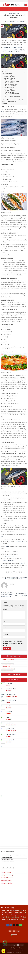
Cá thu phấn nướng (7, 75)
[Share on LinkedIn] (20, 572)
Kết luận (5, 103)
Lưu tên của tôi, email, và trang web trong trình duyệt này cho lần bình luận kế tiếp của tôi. (13, 643)
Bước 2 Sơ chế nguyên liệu (13, 81)
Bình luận (5, 609)
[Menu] (2, 5)
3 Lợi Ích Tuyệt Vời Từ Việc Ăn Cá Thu (12, 47)
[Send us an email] (16, 1)
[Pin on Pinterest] (18, 572)
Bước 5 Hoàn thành (12, 85)
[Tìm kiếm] (22, 5)
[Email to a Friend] (15, 572)
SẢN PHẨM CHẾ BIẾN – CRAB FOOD (14, 948)
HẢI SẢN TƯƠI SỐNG (16, 947)
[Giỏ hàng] (25, 5)
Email (4, 628)
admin (22, 21)
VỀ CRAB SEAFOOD (19, 950)
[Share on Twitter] (12, 572)
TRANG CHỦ (9, 947)
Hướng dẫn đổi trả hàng (7, 875)
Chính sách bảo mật (6, 872)
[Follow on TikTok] (14, 925)
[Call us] (20, 925)
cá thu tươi (14, 578)
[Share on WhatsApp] (7, 572)
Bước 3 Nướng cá (11, 82)
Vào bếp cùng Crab (14, 13)
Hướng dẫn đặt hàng (6, 880)
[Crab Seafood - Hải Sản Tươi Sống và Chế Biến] (12, 4)
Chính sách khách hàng (6, 883)
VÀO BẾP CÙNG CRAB (9, 950)
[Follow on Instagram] (13, 1)
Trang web (5, 634)
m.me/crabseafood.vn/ (8, 560)
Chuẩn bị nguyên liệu (10, 76)
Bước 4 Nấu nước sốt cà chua (14, 96)
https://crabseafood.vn (8, 556)
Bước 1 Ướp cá (11, 79)
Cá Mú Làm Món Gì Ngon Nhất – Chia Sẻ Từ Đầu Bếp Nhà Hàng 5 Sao (7, 594)
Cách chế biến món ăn (10, 78)
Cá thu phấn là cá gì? (8, 73)
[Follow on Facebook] (11, 1)
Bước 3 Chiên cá (11, 95)
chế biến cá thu (20, 578)
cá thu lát (10, 578)
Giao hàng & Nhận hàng (7, 877)
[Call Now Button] (3, 951)
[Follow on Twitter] (14, 1)
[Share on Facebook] (10, 572)
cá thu (2, 111)
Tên (4, 621)
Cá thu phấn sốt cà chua (8, 87)
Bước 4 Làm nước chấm (13, 84)
